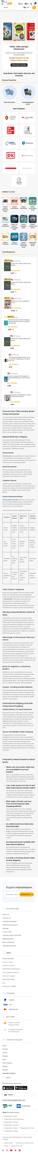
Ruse (4, 1059)
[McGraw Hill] (10, 130)
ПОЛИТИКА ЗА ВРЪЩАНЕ (11, 969)
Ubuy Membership (9, 946)
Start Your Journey (19, 65)
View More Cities (9, 1073)
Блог (4, 983)
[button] (21, 4)
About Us (6, 915)
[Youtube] (12, 1151)
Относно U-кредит (9, 976)
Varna (5, 1053)
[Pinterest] (21, 1151)
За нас (6, 1146)
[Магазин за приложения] (9, 1088)
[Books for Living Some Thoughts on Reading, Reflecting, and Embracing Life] (5, 379)
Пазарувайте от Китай (27, 1128)
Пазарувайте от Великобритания (14, 1119)
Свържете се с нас (16, 1146)
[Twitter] (17, 1151)
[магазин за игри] (21, 1088)
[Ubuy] (9, 4)
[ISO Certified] (22, 1106)
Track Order (7, 932)
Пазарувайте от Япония (11, 1122)
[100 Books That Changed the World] (7, 304)
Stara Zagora (7, 1063)
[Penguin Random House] (10, 117)
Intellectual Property (10, 925)
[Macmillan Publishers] (27, 117)
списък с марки (8, 962)
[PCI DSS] (7, 1106)
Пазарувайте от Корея (10, 1128)
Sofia (4, 1046)
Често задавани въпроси (11, 972)
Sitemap (6, 928)
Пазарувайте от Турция (11, 1131)
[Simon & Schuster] (27, 130)
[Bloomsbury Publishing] (27, 168)
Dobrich (5, 1070)
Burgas (5, 1056)
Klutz (14, 490)
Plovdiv (5, 1049)
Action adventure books (10, 500)
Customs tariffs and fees (12, 935)
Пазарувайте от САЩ (10, 1116)
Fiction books (7, 456)
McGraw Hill (8, 599)
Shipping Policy (8, 939)
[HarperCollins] (27, 155)
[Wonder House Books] (19, 181)
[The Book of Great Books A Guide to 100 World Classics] (7, 398)
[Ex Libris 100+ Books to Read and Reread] (7, 266)
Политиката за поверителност (25, 1143)
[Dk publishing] (10, 155)
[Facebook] (4, 1151)
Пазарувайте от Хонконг (11, 1125)
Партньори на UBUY (9, 986)
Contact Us (7, 918)
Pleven (5, 1066)
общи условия (8, 1143)
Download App (8, 959)
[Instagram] (8, 1151)
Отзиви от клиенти (9, 965)
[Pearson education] (27, 143)
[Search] (34, 7)
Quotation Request (10, 921)
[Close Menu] (2, 4)
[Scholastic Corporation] (10, 168)
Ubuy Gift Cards (8, 979)
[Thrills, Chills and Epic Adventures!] (19, 31)
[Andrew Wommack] (10, 143)
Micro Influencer (8, 942)
